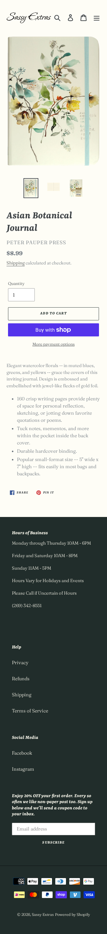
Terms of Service (30, 711)
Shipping (16, 263)
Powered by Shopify (72, 914)
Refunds (20, 678)
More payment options (53, 344)
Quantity (16, 283)
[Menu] (96, 17)
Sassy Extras (43, 914)
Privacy (20, 662)
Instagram (23, 769)
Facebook (22, 753)
